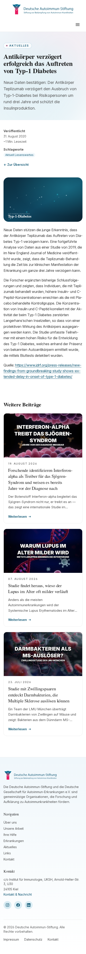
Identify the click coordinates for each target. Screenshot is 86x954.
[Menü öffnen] (77, 24)
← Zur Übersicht (16, 164)
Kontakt (9, 859)
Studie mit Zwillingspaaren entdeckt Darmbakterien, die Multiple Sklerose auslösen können (38, 695)
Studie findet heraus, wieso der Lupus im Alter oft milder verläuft (38, 588)
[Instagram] (7, 905)
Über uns (10, 822)
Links (7, 853)
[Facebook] (18, 905)
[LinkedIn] (29, 905)
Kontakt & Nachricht (18, 894)
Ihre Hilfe (10, 835)
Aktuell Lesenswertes (19, 155)
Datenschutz (33, 939)
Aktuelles (10, 847)
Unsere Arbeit (14, 828)
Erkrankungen (14, 841)
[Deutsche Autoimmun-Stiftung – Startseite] (43, 9)
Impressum (11, 939)
